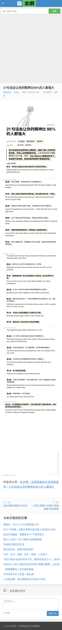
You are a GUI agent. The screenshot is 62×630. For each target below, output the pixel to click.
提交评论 (53, 613)
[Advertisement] (31, 48)
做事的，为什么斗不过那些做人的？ (21, 524)
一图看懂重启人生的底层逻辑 (18, 569)
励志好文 (7, 92)
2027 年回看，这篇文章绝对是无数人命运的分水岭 (29, 529)
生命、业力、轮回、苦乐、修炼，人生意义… (26, 554)
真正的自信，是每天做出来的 (18, 549)
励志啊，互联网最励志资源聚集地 (31, 3)
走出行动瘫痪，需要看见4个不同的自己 (23, 534)
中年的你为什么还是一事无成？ (19, 574)
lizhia (16, 92)
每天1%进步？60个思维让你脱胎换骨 (22, 539)
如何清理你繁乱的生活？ (16, 505)
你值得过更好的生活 (13, 544)
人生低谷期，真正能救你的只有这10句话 (24, 579)
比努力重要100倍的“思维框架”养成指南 (46, 507)
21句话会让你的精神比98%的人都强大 (28, 87)
